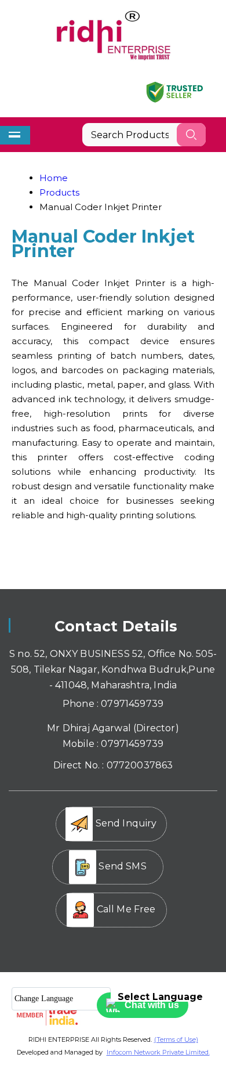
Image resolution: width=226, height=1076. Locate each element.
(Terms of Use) (176, 1039)
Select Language (160, 996)
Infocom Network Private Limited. (158, 1052)
